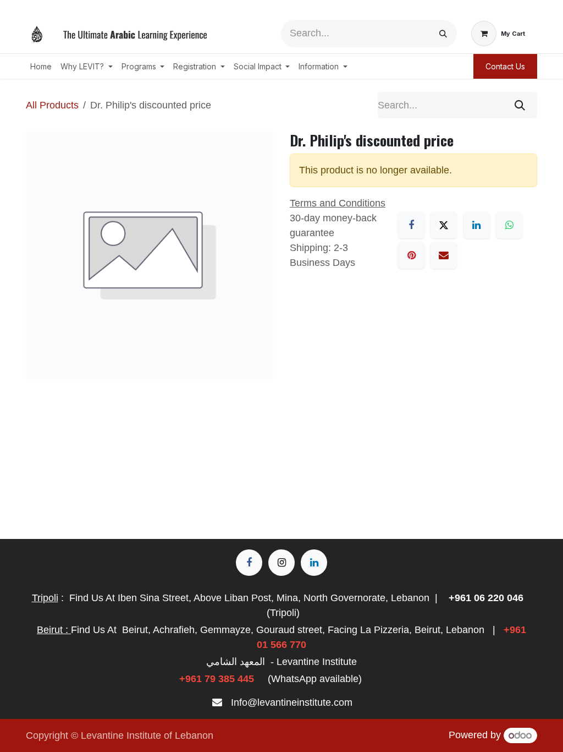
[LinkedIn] (476, 225)
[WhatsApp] (509, 225)
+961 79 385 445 (216, 678)
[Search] (443, 33)
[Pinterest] (411, 255)
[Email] (443, 255)
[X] (443, 225)
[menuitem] (41, 66)
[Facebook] (411, 225)
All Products (52, 105)
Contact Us (505, 66)
